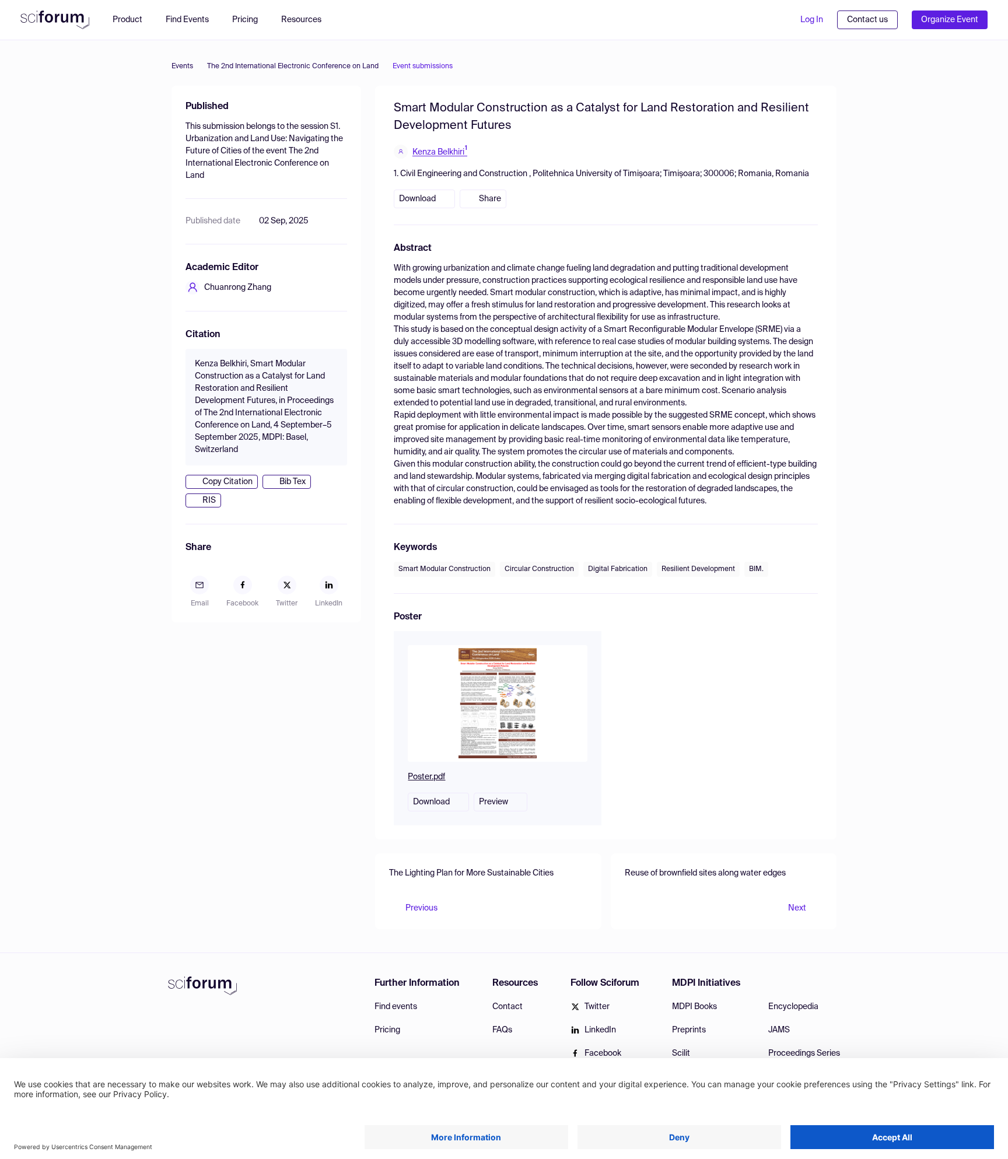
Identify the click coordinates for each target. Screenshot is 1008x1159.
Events (182, 66)
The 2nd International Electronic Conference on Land (293, 66)
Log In (811, 20)
